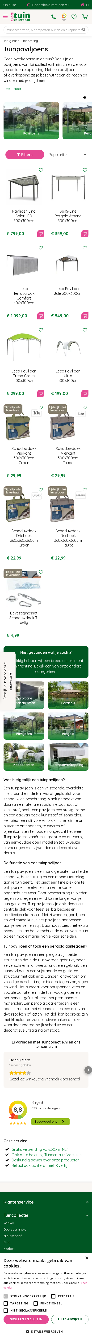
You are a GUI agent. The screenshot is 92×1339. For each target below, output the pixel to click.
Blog (7, 1242)
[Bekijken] (84, 16)
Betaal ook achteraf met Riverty (39, 1165)
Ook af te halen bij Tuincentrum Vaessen (47, 1154)
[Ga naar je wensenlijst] (74, 16)
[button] (4, 1070)
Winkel (9, 1223)
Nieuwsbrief (13, 1236)
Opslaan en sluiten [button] (26, 1319)
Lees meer (12, 88)
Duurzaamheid (15, 1229)
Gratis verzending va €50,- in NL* (40, 1149)
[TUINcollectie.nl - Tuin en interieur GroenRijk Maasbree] (20, 16)
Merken (9, 1248)
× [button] (86, 1258)
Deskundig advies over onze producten (45, 1160)
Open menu (5, 16)
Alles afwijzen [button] (70, 1319)
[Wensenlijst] (74, 16)
